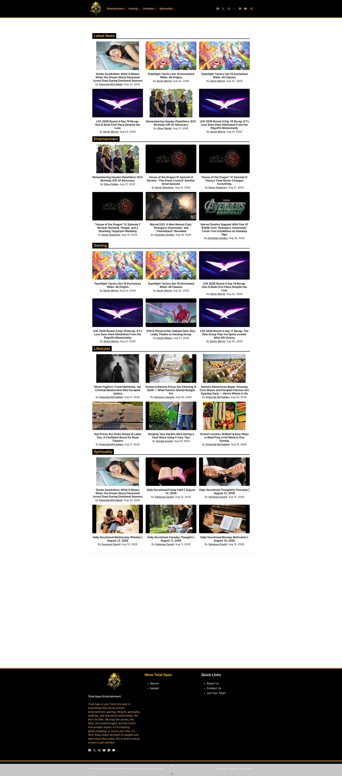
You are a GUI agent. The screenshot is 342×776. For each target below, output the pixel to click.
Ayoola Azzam (164, 441)
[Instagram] (228, 8)
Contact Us (214, 688)
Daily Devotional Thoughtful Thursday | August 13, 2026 (224, 491)
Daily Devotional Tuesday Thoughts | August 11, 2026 (171, 539)
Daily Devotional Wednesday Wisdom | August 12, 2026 (117, 539)
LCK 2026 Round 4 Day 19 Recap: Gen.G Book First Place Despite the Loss (117, 125)
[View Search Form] (251, 8)
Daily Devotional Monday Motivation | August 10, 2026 (224, 539)
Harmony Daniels (164, 397)
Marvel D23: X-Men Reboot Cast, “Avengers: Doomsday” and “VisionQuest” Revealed (171, 228)
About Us (213, 683)
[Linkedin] (240, 8)
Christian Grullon (164, 235)
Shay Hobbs (164, 128)
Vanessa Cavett (164, 497)
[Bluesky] (234, 8)
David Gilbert (164, 338)
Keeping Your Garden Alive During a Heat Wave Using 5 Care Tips (171, 435)
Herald (154, 688)
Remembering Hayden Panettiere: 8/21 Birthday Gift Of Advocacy (171, 123)
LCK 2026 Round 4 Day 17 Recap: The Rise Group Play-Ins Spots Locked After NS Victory (224, 334)
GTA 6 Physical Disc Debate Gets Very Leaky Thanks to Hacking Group (171, 332)
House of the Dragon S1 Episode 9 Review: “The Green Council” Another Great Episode (171, 180)
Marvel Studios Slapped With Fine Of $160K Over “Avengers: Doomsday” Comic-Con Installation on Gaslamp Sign (224, 229)
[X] (223, 8)
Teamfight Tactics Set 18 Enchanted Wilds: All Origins (171, 75)
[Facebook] (217, 8)
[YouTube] (245, 8)
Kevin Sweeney (164, 187)
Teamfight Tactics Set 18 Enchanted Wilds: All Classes (224, 75)
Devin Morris (164, 81)
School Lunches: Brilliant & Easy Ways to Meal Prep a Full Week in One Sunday (224, 437)
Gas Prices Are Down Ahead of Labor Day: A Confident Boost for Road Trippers (117, 437)
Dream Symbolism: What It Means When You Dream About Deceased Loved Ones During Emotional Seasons (118, 77)
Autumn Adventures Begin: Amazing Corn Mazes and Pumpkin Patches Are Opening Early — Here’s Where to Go (224, 390)
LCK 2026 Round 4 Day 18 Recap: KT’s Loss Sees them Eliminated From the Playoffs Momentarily (224, 125)
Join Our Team (216, 693)
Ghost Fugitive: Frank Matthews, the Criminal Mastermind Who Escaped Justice (117, 390)
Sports (154, 683)
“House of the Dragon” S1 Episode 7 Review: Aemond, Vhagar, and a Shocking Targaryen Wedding (118, 228)
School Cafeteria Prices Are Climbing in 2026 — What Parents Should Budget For (171, 390)
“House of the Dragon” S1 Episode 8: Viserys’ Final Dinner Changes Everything (224, 180)
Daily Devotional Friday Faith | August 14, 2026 (171, 491)
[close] (172, 765)
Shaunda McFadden (111, 84)
